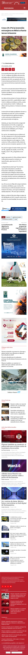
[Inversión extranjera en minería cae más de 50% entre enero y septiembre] (5, 412)
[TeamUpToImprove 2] (14, 395)
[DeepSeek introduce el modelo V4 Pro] (5, 552)
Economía (7, 13)
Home (2, 13)
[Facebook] (2, 69)
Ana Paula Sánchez (5, 450)
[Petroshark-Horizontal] (14, 212)
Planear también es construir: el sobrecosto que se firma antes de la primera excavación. (11, 364)
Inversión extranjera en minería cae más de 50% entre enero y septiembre (18, 412)
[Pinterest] (9, 69)
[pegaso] (14, 286)
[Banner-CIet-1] (14, 342)
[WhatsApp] (13, 69)
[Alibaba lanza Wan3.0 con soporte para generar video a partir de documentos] (14, 465)
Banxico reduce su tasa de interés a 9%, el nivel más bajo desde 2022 (18, 405)
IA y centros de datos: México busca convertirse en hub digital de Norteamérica (13, 503)
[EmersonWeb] (14, 22)
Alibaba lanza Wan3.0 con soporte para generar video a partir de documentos (12, 475)
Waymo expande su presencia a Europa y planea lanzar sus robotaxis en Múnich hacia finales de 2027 (13, 353)
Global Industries (9, 63)
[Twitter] (6, 69)
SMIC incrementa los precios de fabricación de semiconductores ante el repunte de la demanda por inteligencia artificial (18, 560)
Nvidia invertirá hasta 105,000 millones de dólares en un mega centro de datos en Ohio (18, 544)
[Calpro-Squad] (14, 314)
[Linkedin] (5, 586)
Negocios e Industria (6, 441)
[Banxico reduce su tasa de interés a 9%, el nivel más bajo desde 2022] (5, 405)
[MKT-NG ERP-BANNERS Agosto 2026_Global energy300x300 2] (14, 258)
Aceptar (8, 652)
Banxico (8, 217)
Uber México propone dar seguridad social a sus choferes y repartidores (21, 228)
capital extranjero (16, 217)
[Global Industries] (2, 63)
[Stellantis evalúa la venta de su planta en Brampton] (5, 528)
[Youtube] (11, 586)
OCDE (15, 219)
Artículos (3, 498)
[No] (26, 649)
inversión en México (7, 219)
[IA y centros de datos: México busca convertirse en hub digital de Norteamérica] (14, 493)
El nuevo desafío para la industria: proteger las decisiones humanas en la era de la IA (13, 359)
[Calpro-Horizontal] (14, 58)
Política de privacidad (17, 652)
